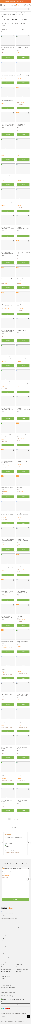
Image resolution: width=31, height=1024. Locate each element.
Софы (2, 931)
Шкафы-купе (19, 940)
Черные (16, 23)
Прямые (3, 925)
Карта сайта (19, 974)
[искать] (28, 9)
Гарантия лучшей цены (22, 969)
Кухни (2, 949)
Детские (3, 944)
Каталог (3, 964)
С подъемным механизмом (23, 931)
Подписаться (28, 1016)
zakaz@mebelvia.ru (6, 990)
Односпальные (20, 925)
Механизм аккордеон (6, 933)
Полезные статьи (5, 976)
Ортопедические (5, 935)
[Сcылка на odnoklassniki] (5, 996)
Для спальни (19, 946)
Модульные (4, 953)
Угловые (3, 927)
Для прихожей (20, 944)
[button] (6, 71)
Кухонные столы (5, 955)
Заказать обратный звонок (8, 987)
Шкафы (18, 938)
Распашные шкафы (21, 942)
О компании (19, 964)
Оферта (3, 978)
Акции (2, 966)
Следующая (22, 819)
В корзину (8, 57)
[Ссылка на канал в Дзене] (10, 996)
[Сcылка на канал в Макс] (7, 996)
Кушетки (3, 929)
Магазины (18, 966)
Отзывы (3, 981)
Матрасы (3, 938)
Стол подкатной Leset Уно (12, 852)
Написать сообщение (15, 1005)
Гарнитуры (3, 951)
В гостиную (22, 23)
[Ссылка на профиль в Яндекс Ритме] (13, 996)
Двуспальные (19, 929)
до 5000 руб (10, 23)
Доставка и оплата (6, 969)
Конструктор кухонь (6, 957)
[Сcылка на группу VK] (2, 996)
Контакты (18, 971)
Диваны (3, 923)
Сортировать (5, 29)
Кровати (18, 923)
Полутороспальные (21, 927)
